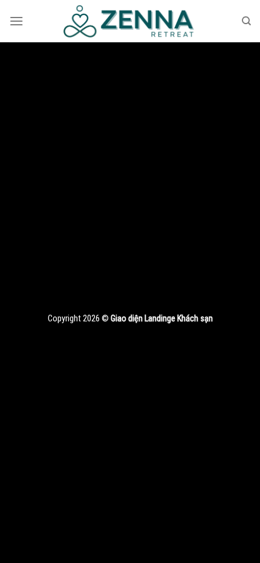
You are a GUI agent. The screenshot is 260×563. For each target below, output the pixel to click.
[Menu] (16, 21)
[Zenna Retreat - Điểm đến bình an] (130, 21)
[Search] (246, 21)
